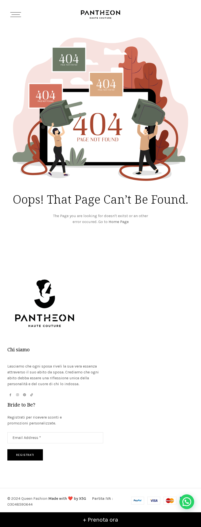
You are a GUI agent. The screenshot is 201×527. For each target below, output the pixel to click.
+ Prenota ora (100, 519)
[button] (186, 501)
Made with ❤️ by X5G (67, 498)
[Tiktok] (32, 395)
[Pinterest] (24, 395)
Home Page (119, 221)
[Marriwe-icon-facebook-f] (10, 395)
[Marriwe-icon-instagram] (17, 395)
